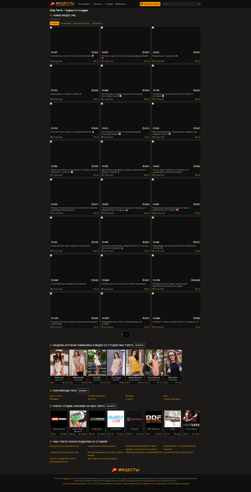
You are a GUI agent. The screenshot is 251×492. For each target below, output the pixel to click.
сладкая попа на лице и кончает (102, 446)
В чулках (129, 399)
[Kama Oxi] (59, 363)
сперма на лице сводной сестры (64, 452)
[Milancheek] (78, 363)
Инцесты (67, 478)
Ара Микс (97, 380)
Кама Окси (59, 380)
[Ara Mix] (97, 363)
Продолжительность (81, 23)
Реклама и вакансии (181, 484)
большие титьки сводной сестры (64, 446)
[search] (199, 4)
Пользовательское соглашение (110, 484)
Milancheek (78, 377)
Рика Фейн (173, 380)
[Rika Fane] (173, 363)
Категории (83, 4)
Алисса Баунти (135, 380)
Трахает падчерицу (172, 399)
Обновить (139, 345)
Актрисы (97, 4)
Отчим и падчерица (96, 396)
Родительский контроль (132, 484)
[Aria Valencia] (154, 363)
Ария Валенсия (154, 380)
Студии (109, 4)
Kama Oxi (59, 377)
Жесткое (92, 399)
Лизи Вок (116, 380)
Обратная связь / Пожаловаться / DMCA (158, 484)
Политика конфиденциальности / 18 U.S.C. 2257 (80, 484)
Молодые (130, 396)
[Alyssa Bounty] (135, 363)
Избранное (120, 4)
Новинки (54, 23)
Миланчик (78, 380)
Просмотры (97, 23)
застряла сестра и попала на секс (178, 452)
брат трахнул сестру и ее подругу (102, 459)
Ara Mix (97, 377)
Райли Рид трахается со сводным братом (144, 452)
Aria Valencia (154, 377)
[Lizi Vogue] (116, 363)
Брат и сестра (56, 396)
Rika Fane (172, 377)
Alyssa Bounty (135, 377)
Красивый (54, 399)
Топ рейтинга (65, 23)
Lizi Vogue (116, 377)
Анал (165, 396)
